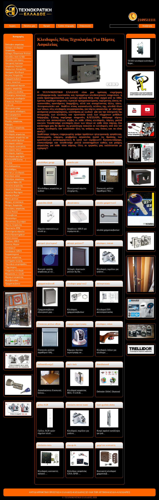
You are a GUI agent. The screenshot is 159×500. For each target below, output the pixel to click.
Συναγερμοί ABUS (13, 251)
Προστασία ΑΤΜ (12, 228)
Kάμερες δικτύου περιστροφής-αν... (75, 351)
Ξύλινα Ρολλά (11, 212)
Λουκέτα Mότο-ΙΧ (13, 182)
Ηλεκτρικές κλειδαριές (15, 111)
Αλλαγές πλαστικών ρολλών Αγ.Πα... (76, 270)
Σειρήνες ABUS (12, 241)
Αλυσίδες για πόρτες (14, 60)
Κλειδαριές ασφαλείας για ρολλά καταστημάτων (16, 138)
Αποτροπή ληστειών (14, 63)
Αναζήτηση (147, 26)
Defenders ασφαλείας (14, 44)
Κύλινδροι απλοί (12, 176)
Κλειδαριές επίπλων (14, 143)
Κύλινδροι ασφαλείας (14, 179)
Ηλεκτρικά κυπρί (12, 108)
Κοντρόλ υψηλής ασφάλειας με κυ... (46, 270)
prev (108, 83)
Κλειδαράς (10, 131)
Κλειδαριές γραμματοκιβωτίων (75, 310)
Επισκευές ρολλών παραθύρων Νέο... (105, 189)
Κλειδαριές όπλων (13, 150)
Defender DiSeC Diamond (108, 391)
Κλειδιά (8, 163)
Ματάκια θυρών (12, 195)
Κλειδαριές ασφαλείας (15, 134)
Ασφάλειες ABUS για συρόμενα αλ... (76, 230)
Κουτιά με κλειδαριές (14, 173)
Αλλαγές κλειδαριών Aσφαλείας (14, 49)
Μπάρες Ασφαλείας (13, 205)
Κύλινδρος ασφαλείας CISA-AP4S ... (77, 472)
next (116, 83)
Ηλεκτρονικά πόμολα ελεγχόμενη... (76, 189)
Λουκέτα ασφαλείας (14, 186)
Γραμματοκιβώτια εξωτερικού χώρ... (46, 310)
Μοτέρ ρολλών (11, 199)
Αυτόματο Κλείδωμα (14, 72)
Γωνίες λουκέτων (12, 82)
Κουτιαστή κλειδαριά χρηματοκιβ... (106, 472)
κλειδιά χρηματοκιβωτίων (108, 230)
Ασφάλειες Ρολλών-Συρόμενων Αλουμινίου (15, 67)
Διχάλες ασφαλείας (13, 88)
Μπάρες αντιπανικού (14, 202)
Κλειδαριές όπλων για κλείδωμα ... (106, 351)
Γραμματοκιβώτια (13, 79)
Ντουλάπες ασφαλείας (15, 208)
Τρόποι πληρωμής (66, 26)
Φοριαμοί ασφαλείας (14, 277)
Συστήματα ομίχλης (14, 261)
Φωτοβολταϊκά (11, 280)
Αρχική (12, 26)
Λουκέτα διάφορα (13, 189)
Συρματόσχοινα (12, 254)
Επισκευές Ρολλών (13, 102)
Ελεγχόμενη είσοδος (14, 92)
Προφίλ (46, 26)
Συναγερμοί (10, 248)
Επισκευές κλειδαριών (15, 98)
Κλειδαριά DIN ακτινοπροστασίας (105, 310)
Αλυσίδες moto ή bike (15, 57)
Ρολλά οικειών (11, 238)
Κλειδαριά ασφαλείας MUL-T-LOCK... (76, 391)
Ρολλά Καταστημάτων (15, 235)
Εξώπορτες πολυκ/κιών (15, 95)
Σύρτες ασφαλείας (13, 257)
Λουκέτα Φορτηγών (14, 192)
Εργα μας (9, 105)
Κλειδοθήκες (11, 169)
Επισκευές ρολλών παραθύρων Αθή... (46, 351)
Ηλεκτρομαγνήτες (13, 115)
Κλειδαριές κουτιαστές (15, 146)
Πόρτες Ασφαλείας (13, 225)
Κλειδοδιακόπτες (12, 166)
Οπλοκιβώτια (11, 215)
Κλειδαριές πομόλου (14, 153)
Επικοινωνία (85, 26)
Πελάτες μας (29, 26)
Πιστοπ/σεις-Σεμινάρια (15, 221)
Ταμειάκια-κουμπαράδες (16, 264)
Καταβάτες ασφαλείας (15, 128)
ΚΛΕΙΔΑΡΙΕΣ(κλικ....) (15, 159)
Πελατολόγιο (11, 218)
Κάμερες (9, 124)
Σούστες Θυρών (12, 244)
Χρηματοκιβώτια (12, 283)
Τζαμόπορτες (11, 267)
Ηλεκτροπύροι (11, 118)
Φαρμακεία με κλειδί (14, 274)
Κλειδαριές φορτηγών (14, 156)
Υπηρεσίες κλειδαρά (14, 270)
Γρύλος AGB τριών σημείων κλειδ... (46, 432)
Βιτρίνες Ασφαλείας (14, 75)
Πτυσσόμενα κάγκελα (14, 231)
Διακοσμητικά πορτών (15, 85)
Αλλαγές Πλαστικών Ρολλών (18, 53)
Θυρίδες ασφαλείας (13, 121)
